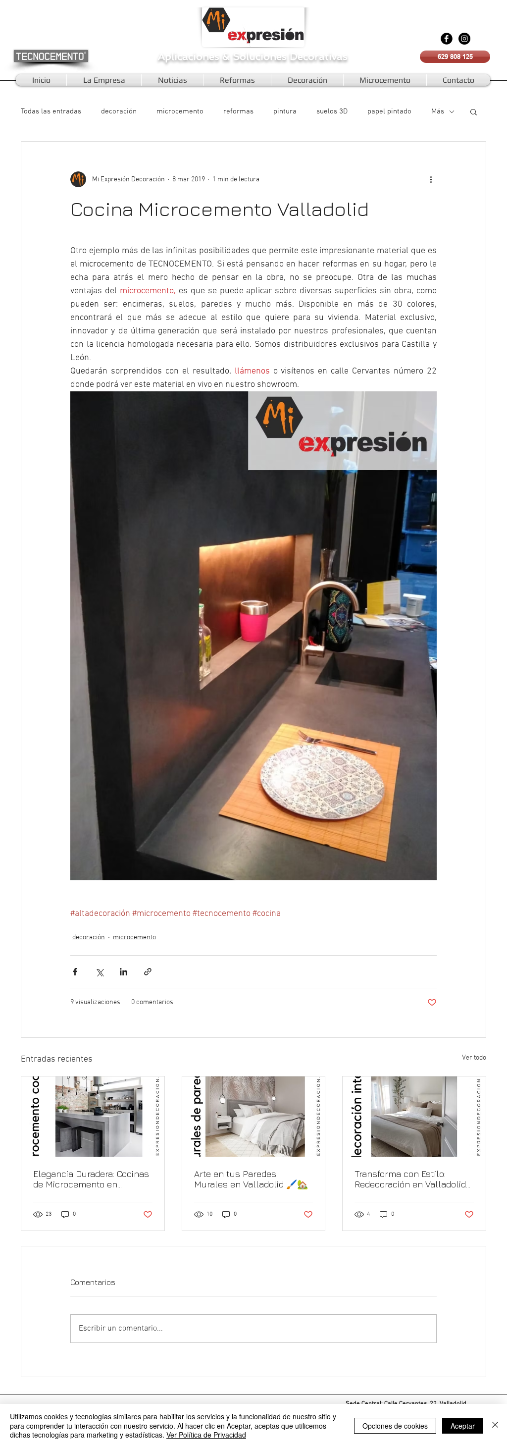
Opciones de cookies (395, 1426)
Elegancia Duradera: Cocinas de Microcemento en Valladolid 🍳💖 (91, 1179)
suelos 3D (332, 111)
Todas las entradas (51, 111)
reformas (238, 111)
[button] (473, 111)
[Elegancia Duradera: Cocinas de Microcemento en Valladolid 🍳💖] (92, 1116)
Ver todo (474, 1058)
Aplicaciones (190, 56)
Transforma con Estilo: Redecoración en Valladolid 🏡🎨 (410, 1179)
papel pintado (389, 111)
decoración (119, 111)
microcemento (179, 111)
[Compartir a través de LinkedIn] (123, 971)
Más (437, 111)
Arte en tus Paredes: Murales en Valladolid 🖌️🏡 (251, 1179)
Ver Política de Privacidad (206, 1435)
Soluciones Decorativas (290, 56)
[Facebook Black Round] (447, 39)
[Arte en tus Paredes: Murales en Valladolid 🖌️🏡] (253, 1116)
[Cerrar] (495, 1425)
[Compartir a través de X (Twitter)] (99, 971)
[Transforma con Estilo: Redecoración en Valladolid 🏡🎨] (414, 1116)
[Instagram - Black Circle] (464, 39)
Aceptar (463, 1426)
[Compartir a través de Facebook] (75, 971)
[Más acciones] (431, 179)
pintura (285, 111)
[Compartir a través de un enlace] (147, 971)
